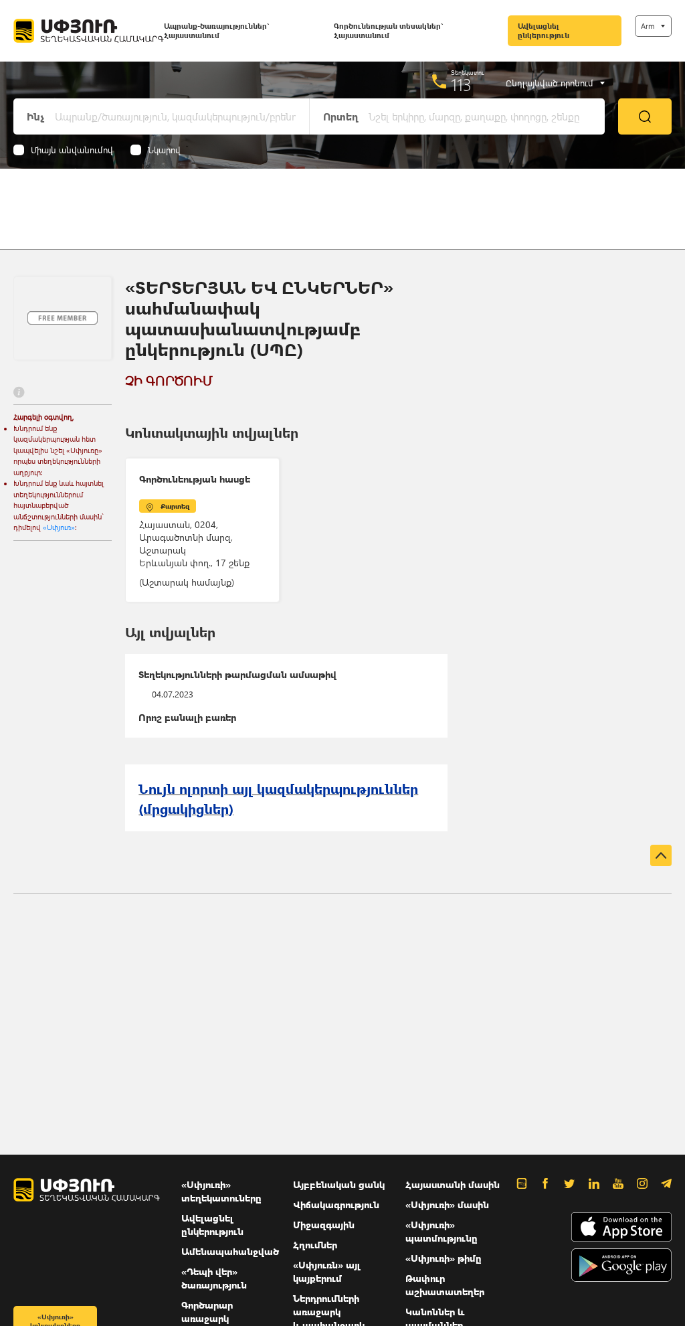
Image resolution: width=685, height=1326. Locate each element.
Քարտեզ (175, 506)
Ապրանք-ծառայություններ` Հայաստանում (216, 30)
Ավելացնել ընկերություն (543, 30)
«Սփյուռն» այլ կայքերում (327, 1271)
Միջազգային (324, 1224)
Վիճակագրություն (336, 1204)
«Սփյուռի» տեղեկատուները (221, 1191)
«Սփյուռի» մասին (447, 1204)
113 (461, 84)
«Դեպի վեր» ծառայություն (214, 1278)
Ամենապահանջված (230, 1251)
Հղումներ (315, 1244)
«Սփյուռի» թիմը (443, 1258)
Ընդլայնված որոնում (549, 83)
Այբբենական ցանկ (339, 1184)
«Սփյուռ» (59, 527)
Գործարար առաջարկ (207, 1312)
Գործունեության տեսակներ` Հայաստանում (388, 30)
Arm (647, 25)
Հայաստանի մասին (452, 1184)
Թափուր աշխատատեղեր (444, 1285)
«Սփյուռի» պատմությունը (441, 1231)
